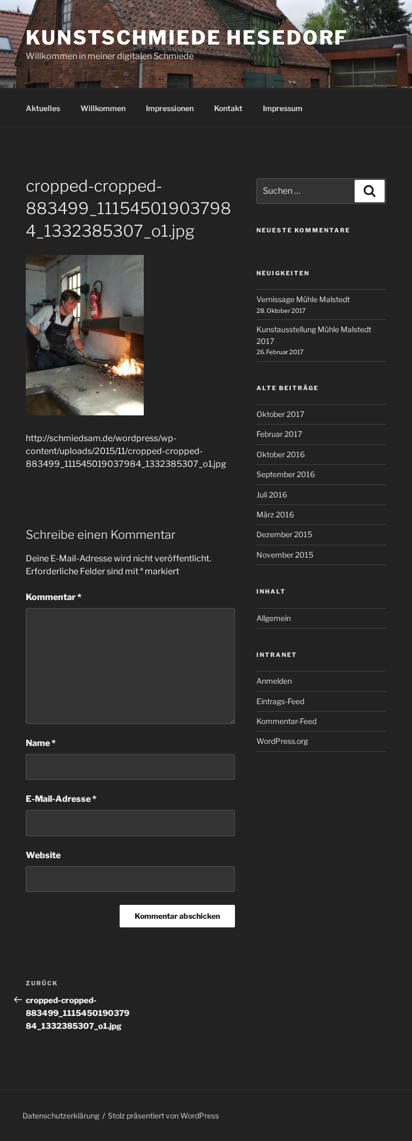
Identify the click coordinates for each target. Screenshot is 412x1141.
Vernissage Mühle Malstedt (303, 299)
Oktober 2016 (280, 454)
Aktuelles (43, 108)
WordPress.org (282, 740)
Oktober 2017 (280, 414)
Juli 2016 (271, 494)
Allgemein (273, 618)
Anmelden (274, 680)
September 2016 (285, 474)
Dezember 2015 (284, 534)
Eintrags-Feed (280, 701)
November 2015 (284, 554)
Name (41, 743)
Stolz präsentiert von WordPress (163, 1115)
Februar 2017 (279, 433)
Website (43, 855)
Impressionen (170, 108)
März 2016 (275, 514)
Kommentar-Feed (286, 721)
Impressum (283, 108)
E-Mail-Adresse (61, 799)
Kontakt (228, 108)
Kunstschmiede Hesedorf (187, 37)
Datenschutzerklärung (61, 1115)
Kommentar (54, 597)
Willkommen (103, 108)
